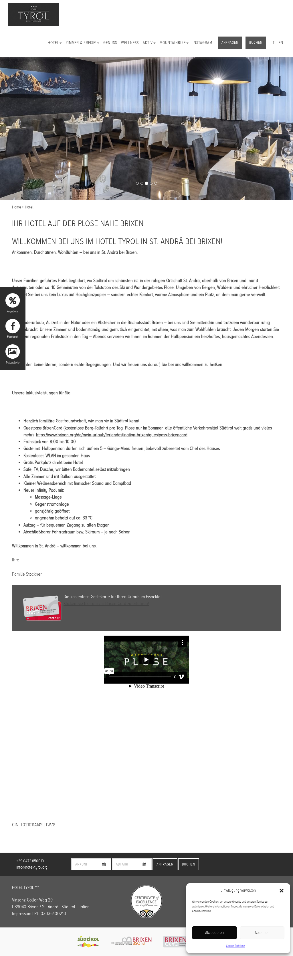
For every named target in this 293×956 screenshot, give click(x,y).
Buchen (255, 43)
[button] (281, 890)
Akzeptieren (214, 932)
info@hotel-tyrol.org (31, 867)
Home (16, 207)
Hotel (53, 43)
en (281, 43)
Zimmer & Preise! (81, 43)
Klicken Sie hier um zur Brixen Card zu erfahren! (106, 603)
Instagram (202, 43)
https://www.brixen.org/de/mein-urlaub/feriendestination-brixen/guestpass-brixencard (111, 434)
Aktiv (148, 43)
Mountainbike (173, 43)
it (273, 43)
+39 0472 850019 (30, 861)
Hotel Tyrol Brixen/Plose (33, 14)
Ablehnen (262, 932)
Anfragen (229, 43)
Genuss (110, 43)
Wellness (130, 43)
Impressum (21, 913)
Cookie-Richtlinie (235, 945)
